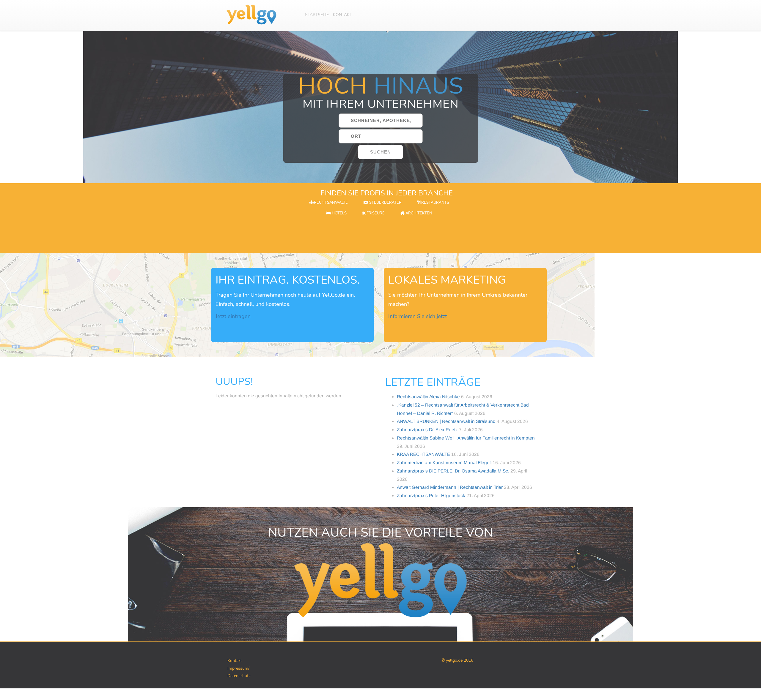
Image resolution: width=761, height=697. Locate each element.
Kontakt (342, 15)
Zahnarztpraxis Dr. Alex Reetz (427, 429)
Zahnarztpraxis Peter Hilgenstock (431, 495)
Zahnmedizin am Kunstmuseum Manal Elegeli (444, 462)
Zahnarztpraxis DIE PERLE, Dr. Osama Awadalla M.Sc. (453, 470)
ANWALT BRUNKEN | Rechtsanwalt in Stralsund (446, 421)
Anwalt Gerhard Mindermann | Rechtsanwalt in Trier (450, 487)
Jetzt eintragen (233, 316)
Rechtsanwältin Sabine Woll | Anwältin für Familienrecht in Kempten (466, 437)
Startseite (317, 15)
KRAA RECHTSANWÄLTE (423, 454)
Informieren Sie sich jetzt (417, 316)
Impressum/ (238, 668)
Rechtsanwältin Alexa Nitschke (428, 396)
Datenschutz (238, 676)
